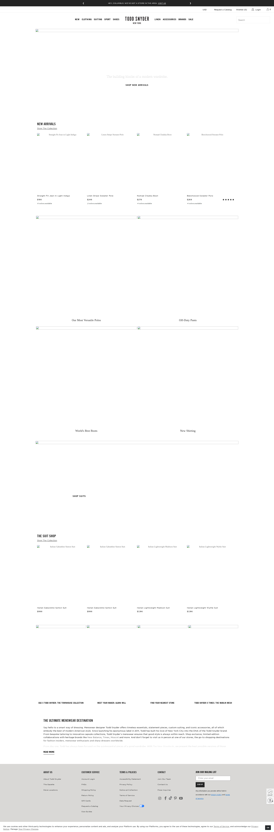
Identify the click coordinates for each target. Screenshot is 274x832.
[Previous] (42, 157)
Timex (106, 737)
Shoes (116, 19)
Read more (48, 751)
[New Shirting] (187, 376)
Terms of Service (221, 826)
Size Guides (87, 811)
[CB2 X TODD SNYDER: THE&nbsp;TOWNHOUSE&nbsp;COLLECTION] (61, 662)
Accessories (169, 19)
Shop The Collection (47, 128)
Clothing (87, 19)
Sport (107, 19)
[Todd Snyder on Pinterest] (175, 798)
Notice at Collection (129, 790)
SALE (191, 19)
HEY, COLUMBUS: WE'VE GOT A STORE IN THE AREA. (137, 3)
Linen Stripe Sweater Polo (111, 162)
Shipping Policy (89, 790)
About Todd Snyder (52, 779)
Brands (182, 19)
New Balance (94, 737)
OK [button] (268, 827)
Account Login (88, 779)
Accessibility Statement (130, 779)
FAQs (84, 784)
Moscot (115, 737)
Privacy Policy (126, 784)
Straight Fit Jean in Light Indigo (61, 162)
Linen (158, 19)
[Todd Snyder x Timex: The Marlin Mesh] (213, 662)
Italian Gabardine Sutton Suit (61, 574)
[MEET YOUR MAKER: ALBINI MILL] (112, 662)
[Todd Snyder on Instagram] (160, 798)
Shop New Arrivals (137, 85)
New (77, 19)
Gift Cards (86, 801)
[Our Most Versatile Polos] (86, 266)
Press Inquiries (164, 790)
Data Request (126, 801)
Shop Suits (79, 496)
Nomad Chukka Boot (161, 162)
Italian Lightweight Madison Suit (161, 574)
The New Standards (163, 746)
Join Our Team (164, 779)
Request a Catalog (223, 9)
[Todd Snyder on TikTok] (170, 798)
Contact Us (163, 784)
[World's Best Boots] (86, 376)
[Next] (232, 157)
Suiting (98, 19)
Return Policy (88, 795)
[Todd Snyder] (137, 20)
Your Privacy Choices (28, 829)
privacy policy (216, 795)
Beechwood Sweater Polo (211, 162)
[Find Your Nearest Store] (162, 662)
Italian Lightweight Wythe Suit (211, 574)
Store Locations (50, 790)
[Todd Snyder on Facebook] (165, 798)
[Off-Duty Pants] (187, 266)
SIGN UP (200, 785)
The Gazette (48, 784)
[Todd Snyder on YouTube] (181, 798)
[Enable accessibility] (270, 800)
